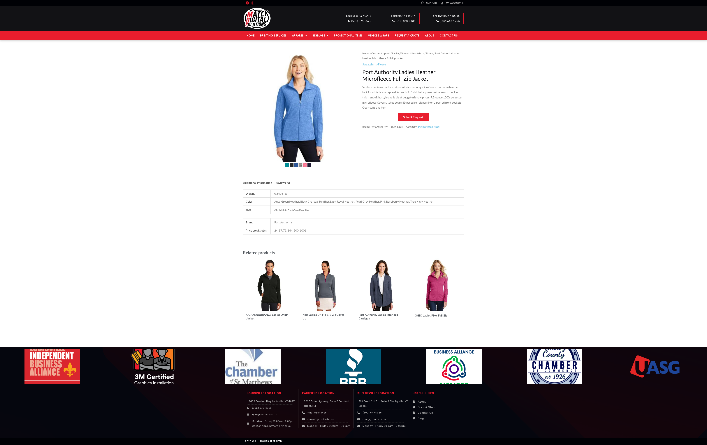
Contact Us (449, 35)
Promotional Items (348, 35)
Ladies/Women (400, 53)
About (429, 35)
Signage (318, 35)
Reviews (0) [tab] (282, 182)
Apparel (297, 35)
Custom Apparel (380, 53)
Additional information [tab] (257, 182)
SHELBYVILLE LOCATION (375, 393)
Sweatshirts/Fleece (422, 53)
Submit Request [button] (413, 117)
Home (251, 35)
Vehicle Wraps (378, 35)
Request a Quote (407, 35)
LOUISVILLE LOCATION (264, 393)
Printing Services (273, 35)
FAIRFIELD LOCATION (318, 393)
